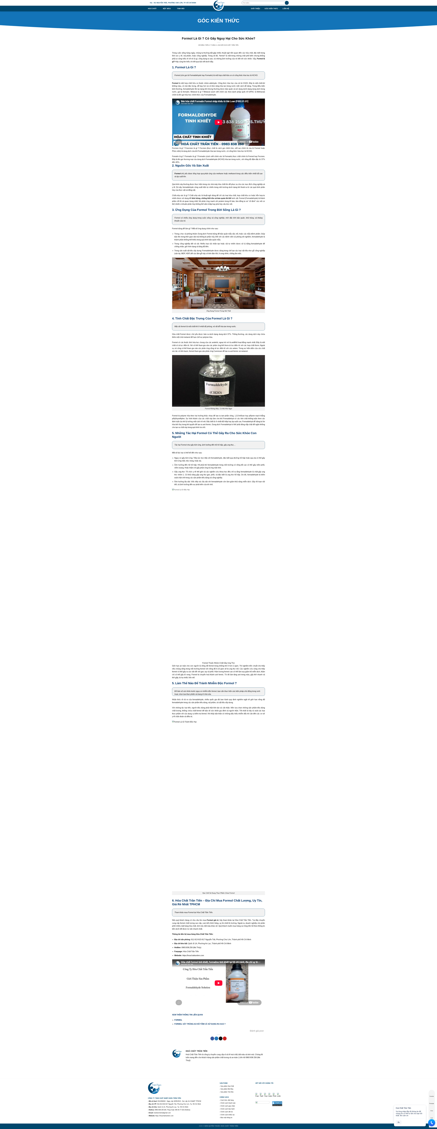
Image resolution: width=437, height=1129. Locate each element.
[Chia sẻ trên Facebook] (212, 1038)
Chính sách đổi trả (227, 1112)
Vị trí (432, 1118)
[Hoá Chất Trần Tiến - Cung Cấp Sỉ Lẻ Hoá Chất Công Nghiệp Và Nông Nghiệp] (218, 5)
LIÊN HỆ (286, 8)
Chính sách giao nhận (228, 1106)
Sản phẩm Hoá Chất (227, 1086)
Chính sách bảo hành (228, 1109)
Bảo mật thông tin (226, 1117)
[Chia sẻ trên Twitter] (216, 1038)
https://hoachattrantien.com (164, 1116)
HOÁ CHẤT (152, 8)
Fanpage (431, 1103)
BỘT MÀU (167, 8)
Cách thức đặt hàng (227, 1100)
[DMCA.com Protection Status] (277, 1104)
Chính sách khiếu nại (227, 1115)
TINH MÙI (180, 8)
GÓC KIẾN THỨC (271, 8)
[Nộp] (287, 3)
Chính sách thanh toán (228, 1103)
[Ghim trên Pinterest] (225, 1038)
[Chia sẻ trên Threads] (220, 1038)
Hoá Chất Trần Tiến (231, 45)
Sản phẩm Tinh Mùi (227, 1092)
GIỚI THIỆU (255, 8)
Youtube (431, 1096)
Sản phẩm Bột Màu (227, 1089)
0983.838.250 (159, 1110)
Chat (431, 1110)
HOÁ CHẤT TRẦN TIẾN (229, 1126)
